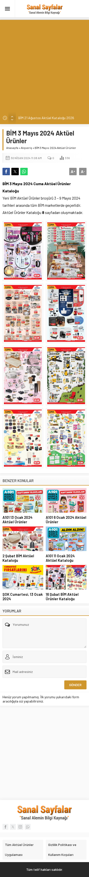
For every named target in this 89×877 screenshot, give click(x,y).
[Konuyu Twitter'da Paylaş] (15, 171)
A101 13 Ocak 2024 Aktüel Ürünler (17, 519)
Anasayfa (12, 147)
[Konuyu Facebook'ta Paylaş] (6, 171)
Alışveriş (26, 147)
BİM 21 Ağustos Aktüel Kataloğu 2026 (46, 118)
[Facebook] (5, 827)
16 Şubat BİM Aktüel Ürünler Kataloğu (62, 596)
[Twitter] (13, 827)
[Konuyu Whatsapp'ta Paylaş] (24, 171)
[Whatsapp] (28, 827)
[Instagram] (20, 827)
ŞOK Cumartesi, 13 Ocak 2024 (22, 596)
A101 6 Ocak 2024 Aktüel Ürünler (66, 519)
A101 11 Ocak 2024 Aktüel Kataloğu (60, 558)
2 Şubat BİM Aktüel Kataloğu (18, 558)
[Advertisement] (44, 64)
